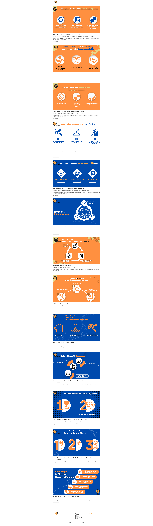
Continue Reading (56, 41)
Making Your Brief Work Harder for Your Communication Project (69, 111)
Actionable (64, 36)
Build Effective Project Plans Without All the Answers (66, 73)
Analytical (68, 36)
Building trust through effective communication (65, 303)
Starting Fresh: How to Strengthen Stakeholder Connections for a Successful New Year (75, 457)
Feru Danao (55, 36)
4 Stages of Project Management (61, 150)
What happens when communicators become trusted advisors (69, 188)
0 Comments (92, 36)
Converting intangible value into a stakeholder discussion (67, 226)
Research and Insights (86, 36)
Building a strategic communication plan (63, 342)
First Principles (80, 36)
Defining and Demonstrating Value (62, 265)
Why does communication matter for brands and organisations (69, 380)
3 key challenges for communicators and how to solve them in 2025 (70, 419)
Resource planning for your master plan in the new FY (66, 496)
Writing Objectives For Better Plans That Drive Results (66, 34)
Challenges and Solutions (73, 36)
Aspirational (68, 113)
